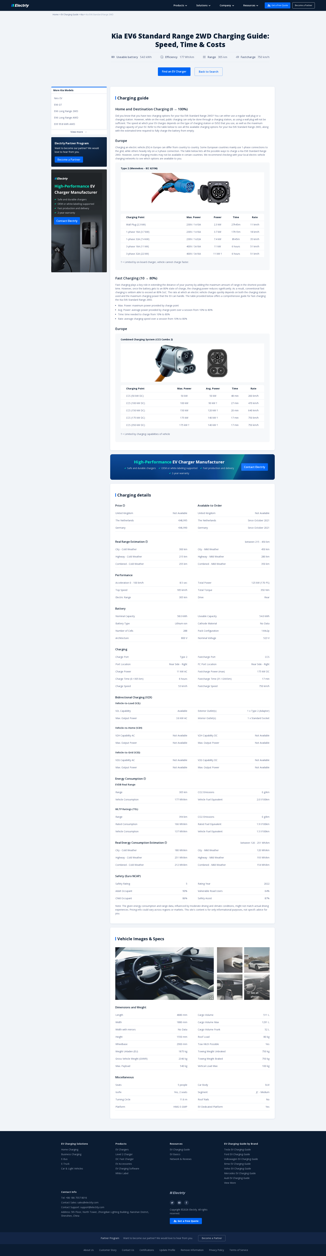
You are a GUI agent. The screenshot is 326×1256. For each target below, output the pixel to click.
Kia (82, 14)
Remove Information (192, 1250)
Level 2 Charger (124, 1154)
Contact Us (128, 1250)
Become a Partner (303, 5)
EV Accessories (123, 1163)
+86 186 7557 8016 (76, 1197)
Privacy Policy (216, 1250)
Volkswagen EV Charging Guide (241, 1159)
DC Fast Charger (124, 1159)
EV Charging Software (127, 1168)
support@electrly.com (92, 1207)
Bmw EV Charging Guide (237, 1163)
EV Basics (175, 1154)
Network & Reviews (181, 1159)
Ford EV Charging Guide (237, 1154)
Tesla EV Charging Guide (237, 1149)
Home (56, 14)
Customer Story (107, 1250)
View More (230, 1182)
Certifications (147, 1250)
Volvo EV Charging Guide (237, 1168)
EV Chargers (122, 1149)
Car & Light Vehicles (72, 1168)
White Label (121, 1173)
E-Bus (64, 1159)
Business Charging (71, 1154)
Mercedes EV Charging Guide (240, 1173)
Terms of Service (238, 1250)
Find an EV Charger (174, 71)
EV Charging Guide (69, 14)
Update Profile (167, 1250)
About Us (89, 1250)
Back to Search (208, 72)
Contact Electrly (67, 221)
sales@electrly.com (87, 1202)
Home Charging (69, 1149)
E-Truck (65, 1163)
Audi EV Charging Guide (237, 1178)
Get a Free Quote (279, 5)
